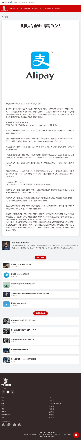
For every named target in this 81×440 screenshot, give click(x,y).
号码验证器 (27, 8)
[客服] (76, 435)
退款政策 (51, 412)
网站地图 (51, 418)
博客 (41, 8)
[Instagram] (3, 392)
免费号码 (31, 2)
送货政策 (51, 409)
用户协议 (51, 400)
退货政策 (51, 415)
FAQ (2, 406)
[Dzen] (12, 392)
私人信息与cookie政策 (55, 403)
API (15, 2)
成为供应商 (35, 8)
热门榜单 (19, 8)
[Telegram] (8, 392)
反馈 (2, 417)
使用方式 (12, 8)
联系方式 (57, 8)
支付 (2, 400)
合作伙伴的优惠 (49, 8)
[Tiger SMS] (4, 8)
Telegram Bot (5, 2)
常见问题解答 (23, 2)
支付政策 (51, 406)
